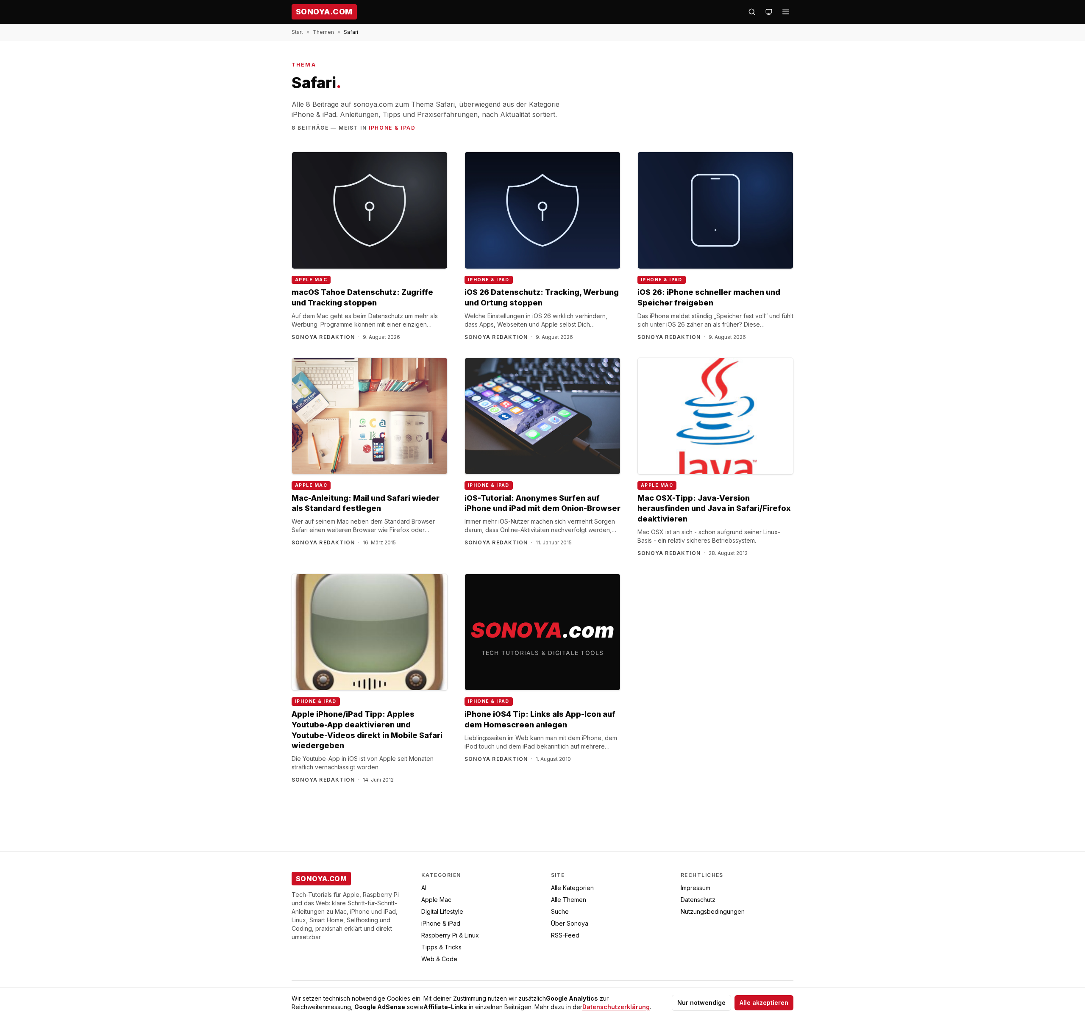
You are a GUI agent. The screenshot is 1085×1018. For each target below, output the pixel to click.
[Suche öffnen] (752, 11)
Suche (560, 911)
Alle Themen (568, 899)
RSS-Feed (565, 935)
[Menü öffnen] (785, 11)
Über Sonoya (569, 923)
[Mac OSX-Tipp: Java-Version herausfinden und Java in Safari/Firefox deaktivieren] (715, 416)
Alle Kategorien (572, 887)
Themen (323, 32)
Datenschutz (698, 899)
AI (423, 887)
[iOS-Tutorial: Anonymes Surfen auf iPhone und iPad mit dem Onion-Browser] (542, 416)
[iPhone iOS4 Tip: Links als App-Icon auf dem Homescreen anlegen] (542, 632)
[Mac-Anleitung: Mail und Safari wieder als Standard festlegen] (370, 416)
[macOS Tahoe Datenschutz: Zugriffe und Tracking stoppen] (370, 210)
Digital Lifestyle (442, 911)
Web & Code (439, 959)
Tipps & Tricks (441, 947)
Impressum (695, 887)
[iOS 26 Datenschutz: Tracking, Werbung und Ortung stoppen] (542, 210)
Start (297, 32)
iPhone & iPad (392, 128)
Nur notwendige (701, 1002)
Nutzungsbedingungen (713, 911)
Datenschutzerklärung (616, 1006)
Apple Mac (311, 280)
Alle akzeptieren (764, 1002)
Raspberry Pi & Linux (450, 935)
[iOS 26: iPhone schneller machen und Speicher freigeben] (715, 210)
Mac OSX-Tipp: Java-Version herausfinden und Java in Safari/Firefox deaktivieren (714, 509)
